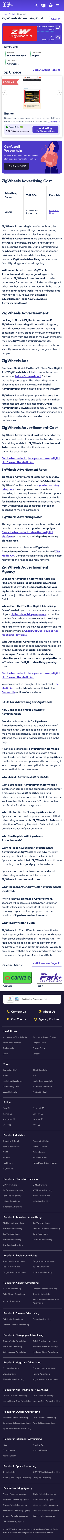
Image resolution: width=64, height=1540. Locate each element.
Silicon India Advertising (13, 1379)
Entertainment (39, 1152)
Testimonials (8, 1048)
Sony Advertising (40, 1234)
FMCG (5, 1152)
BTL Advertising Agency (13, 1521)
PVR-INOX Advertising (13, 1319)
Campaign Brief (10, 1070)
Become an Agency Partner (45, 1037)
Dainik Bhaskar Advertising (45, 1341)
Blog (5, 1108)
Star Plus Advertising (12, 1239)
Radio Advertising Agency (44, 1499)
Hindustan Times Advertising (45, 1352)
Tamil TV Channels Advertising (46, 1228)
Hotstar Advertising (11, 1201)
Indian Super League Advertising (17, 1477)
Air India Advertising (12, 1288)
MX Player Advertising (42, 1190)
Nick (5, 1445)
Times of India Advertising (14, 1341)
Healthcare (7, 1163)
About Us (49, 1011)
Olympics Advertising (42, 1477)
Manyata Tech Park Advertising (46, 1401)
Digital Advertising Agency (44, 1494)
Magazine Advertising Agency (16, 1499)
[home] (6, 7)
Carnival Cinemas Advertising (16, 1324)
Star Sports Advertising (13, 1245)
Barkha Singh (9, 1450)
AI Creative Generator (42, 1086)
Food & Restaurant (11, 1146)
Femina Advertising (41, 1374)
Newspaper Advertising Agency (16, 1510)
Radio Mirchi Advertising (14, 1261)
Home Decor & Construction (45, 1163)
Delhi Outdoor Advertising (44, 1417)
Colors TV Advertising (42, 1239)
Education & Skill (40, 1157)
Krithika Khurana (40, 1450)
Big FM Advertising (41, 1267)
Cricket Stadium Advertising (15, 1395)
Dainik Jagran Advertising (14, 1352)
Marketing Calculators (12, 1081)
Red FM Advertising (11, 1267)
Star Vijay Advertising (12, 1228)
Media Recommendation (43, 1081)
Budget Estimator (10, 1092)
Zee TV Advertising (11, 1234)
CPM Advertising (40, 1185)
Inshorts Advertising (41, 1201)
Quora (6, 1124)
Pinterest (36, 1119)
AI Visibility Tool (40, 1092)
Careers (36, 1053)
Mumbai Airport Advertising (45, 1288)
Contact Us (18, 1011)
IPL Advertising (9, 1472)
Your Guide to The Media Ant (15, 1037)
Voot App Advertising (12, 1195)
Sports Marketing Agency (44, 1516)
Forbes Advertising (11, 1368)
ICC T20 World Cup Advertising (46, 1472)
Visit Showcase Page (45, 69)
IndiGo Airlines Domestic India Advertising (46, 1301)
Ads (34, 1075)
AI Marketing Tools (11, 1086)
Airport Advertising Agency (15, 1494)
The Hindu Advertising (12, 1346)
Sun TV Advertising (41, 1223)
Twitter (6, 1114)
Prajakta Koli (38, 1445)
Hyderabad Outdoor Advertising (17, 1428)
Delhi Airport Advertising (14, 1294)
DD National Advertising (13, 1223)
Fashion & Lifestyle (41, 1141)
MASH (5, 1075)
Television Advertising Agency (46, 1510)
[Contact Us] (43, 6)
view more (54, 121)
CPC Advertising (10, 1185)
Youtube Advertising (41, 1195)
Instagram (7, 1119)
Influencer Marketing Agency (45, 1505)
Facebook (37, 1108)
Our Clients (18, 1019)
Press (35, 1124)
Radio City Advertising (42, 1272)
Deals (5, 1053)
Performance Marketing (13, 1190)
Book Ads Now (54, 212)
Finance (6, 1157)
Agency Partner (48, 1019)
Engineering (8, 1168)
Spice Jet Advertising (42, 1294)
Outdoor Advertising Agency (15, 1516)
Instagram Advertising (12, 1206)
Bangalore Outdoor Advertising (17, 1423)
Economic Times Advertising (45, 1346)
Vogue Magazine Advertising (45, 1379)
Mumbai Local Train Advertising (17, 1401)
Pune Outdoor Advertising (44, 1423)
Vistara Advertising (11, 1301)
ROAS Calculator (40, 1070)
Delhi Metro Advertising (43, 1395)
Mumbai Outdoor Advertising (15, 1417)
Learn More (16, 166)
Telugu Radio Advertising (43, 1261)
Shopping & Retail (11, 1141)
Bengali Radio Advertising (14, 1272)
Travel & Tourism (40, 1146)
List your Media (39, 1042)
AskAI (54, 18)
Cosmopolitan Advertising (44, 1368)
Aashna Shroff (9, 1455)
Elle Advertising (9, 1374)
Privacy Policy (39, 1048)
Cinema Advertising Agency (15, 1505)
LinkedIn (36, 1114)
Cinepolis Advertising (42, 1319)
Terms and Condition (12, 1042)
